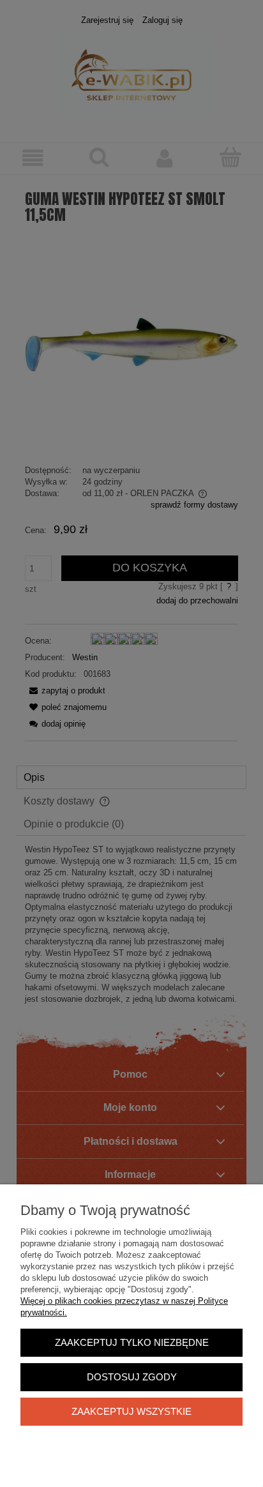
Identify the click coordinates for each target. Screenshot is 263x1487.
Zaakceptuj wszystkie (131, 1411)
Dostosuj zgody (132, 1376)
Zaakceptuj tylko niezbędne (132, 1342)
